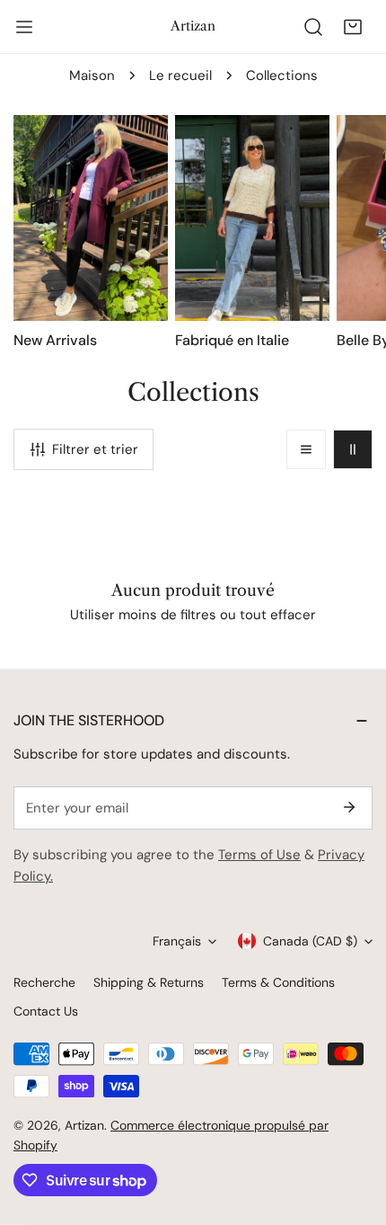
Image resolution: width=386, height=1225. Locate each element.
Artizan (84, 1125)
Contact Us (45, 1011)
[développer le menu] (24, 27)
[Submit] (349, 807)
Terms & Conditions (278, 982)
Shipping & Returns (148, 982)
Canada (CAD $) (310, 941)
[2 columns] (353, 449)
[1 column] (306, 449)
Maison (92, 75)
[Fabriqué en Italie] (252, 218)
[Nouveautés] (90, 218)
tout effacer (278, 615)
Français (177, 941)
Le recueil (180, 75)
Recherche (44, 982)
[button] (353, 27)
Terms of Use (259, 855)
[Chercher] (313, 27)
